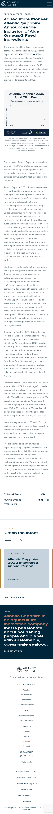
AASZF (36, 54)
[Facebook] (32, 756)
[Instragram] (29, 756)
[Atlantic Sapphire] (10, 3)
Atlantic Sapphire (12, 500)
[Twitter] (21, 756)
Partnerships (10, 504)
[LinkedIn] (25, 756)
